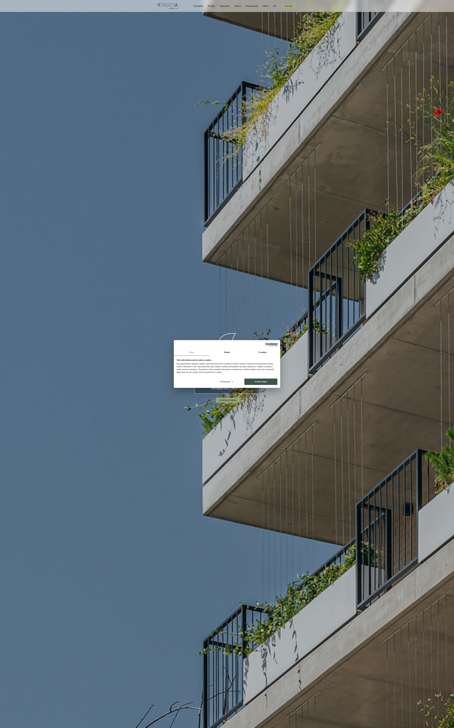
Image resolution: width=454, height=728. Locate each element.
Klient (265, 6)
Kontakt (288, 6)
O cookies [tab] (262, 352)
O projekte (198, 6)
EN (274, 6)
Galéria (237, 6)
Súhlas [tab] (191, 352)
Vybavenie (224, 6)
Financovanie (252, 6)
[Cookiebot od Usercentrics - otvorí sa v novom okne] (267, 344)
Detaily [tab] (227, 352)
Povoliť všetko (261, 382)
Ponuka (211, 6)
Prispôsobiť (225, 382)
